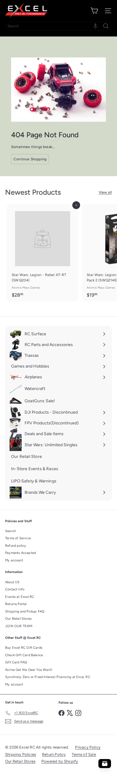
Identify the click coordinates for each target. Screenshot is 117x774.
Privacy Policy (87, 747)
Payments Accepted (20, 553)
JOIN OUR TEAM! (19, 626)
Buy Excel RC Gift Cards (23, 648)
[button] (95, 26)
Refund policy (15, 546)
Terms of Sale (84, 754)
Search (10, 531)
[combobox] (58, 26)
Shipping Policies (20, 754)
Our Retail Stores (18, 619)
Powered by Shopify (59, 761)
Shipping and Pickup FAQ (24, 611)
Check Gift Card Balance (24, 655)
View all (105, 192)
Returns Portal (16, 604)
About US (12, 582)
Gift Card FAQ (16, 662)
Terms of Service (18, 538)
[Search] (106, 26)
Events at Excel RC (19, 597)
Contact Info (14, 589)
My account (14, 560)
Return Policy (54, 754)
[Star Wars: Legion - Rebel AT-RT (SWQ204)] (42, 252)
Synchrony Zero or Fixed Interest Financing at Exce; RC (47, 677)
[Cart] (94, 10)
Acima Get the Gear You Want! (28, 670)
